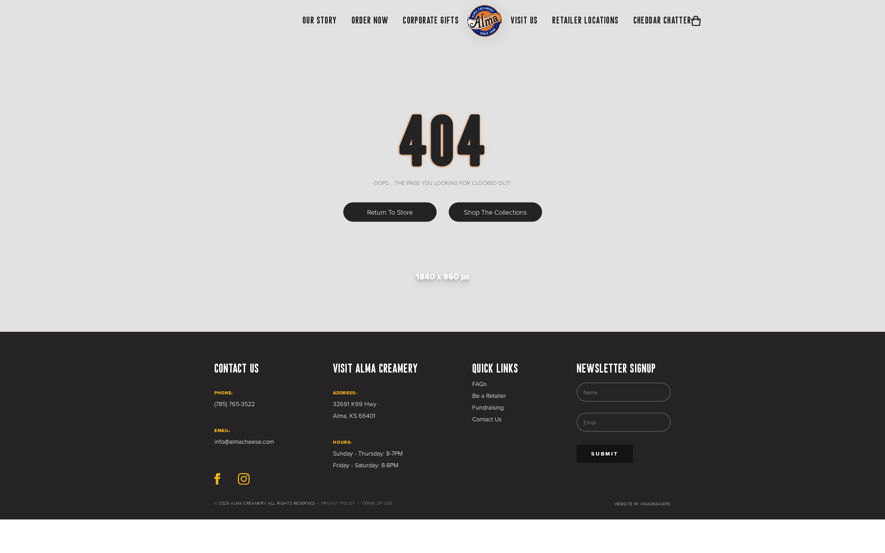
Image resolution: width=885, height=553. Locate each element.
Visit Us (524, 20)
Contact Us (487, 419)
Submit (612, 456)
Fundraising (488, 407)
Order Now (370, 20)
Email (590, 422)
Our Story (319, 20)
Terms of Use (377, 503)
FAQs (479, 384)
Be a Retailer (489, 396)
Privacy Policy (338, 503)
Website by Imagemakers (643, 504)
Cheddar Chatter (662, 20)
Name (591, 392)
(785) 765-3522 (234, 404)
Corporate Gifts (431, 20)
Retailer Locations (585, 20)
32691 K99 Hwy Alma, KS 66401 (354, 410)
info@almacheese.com (244, 442)
